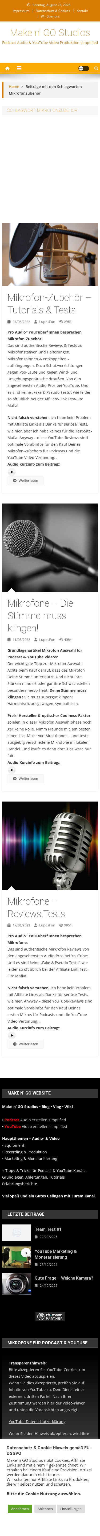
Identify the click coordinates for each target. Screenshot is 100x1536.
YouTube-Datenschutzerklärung (37, 1421)
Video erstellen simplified (36, 1126)
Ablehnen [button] (45, 1508)
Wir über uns (50, 16)
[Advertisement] (50, 170)
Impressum (21, 10)
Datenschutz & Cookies (53, 10)
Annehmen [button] (20, 1508)
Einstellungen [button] (71, 1508)
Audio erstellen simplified (35, 1119)
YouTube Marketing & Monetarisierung (56, 1254)
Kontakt (82, 10)
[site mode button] (83, 68)
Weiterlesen (28, 480)
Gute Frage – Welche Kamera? (64, 1278)
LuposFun (47, 321)
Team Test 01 (48, 1229)
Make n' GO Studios (50, 32)
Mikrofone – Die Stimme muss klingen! (40, 616)
